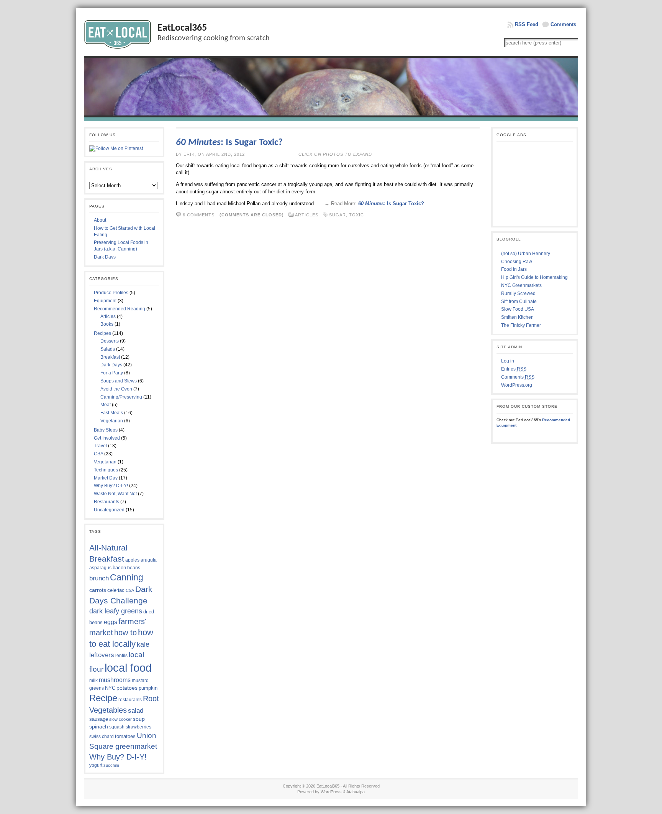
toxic (356, 215)
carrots (97, 590)
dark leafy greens (115, 611)
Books (106, 324)
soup (139, 719)
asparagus (100, 567)
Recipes (102, 333)
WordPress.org (516, 385)
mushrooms (115, 680)
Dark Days (105, 257)
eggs (110, 622)
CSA (98, 453)
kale (143, 644)
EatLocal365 (182, 28)
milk (93, 680)
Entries (513, 369)
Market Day (106, 478)
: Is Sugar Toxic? (229, 142)
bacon (119, 567)
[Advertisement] (534, 183)
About (100, 220)
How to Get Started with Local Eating (124, 231)
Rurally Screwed (518, 293)
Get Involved (107, 438)
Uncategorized (109, 509)
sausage (98, 719)
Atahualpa (355, 791)
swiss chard (101, 736)
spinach (98, 726)
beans (133, 567)
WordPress (331, 791)
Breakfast (110, 357)
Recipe (103, 698)
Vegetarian (111, 420)
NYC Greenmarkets (521, 285)
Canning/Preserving (121, 397)
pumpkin (148, 688)
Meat (105, 404)
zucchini (111, 765)
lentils (121, 655)
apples (132, 560)
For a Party (111, 373)
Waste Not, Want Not (115, 493)
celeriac (116, 590)
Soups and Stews (118, 381)
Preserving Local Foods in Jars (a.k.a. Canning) (121, 246)
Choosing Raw (516, 261)
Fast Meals (111, 412)
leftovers (101, 654)
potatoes (127, 688)
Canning (126, 577)
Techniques (106, 470)
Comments (563, 24)
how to (125, 632)
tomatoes (125, 736)
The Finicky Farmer (521, 325)
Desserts (109, 341)
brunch (99, 578)
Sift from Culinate (519, 301)
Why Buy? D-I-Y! (111, 485)
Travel (100, 445)
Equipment (105, 300)
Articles (108, 316)
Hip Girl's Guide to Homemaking (534, 277)
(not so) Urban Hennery (525, 253)
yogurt (95, 765)
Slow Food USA (517, 309)
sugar (337, 215)
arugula (149, 560)
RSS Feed (526, 24)
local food (128, 667)
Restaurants (106, 501)
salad (135, 710)
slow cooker (120, 719)
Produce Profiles (111, 292)
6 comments (199, 215)
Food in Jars (514, 269)
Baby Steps (106, 430)
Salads (107, 349)
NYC (110, 688)
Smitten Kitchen (517, 317)
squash (117, 727)
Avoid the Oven (116, 389)
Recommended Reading (119, 308)
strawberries (138, 727)
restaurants (130, 699)
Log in (507, 361)
